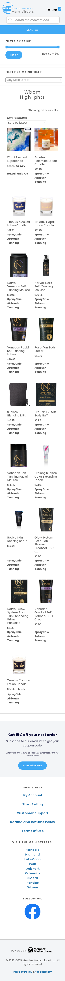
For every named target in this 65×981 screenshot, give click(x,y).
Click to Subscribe (23, 498)
